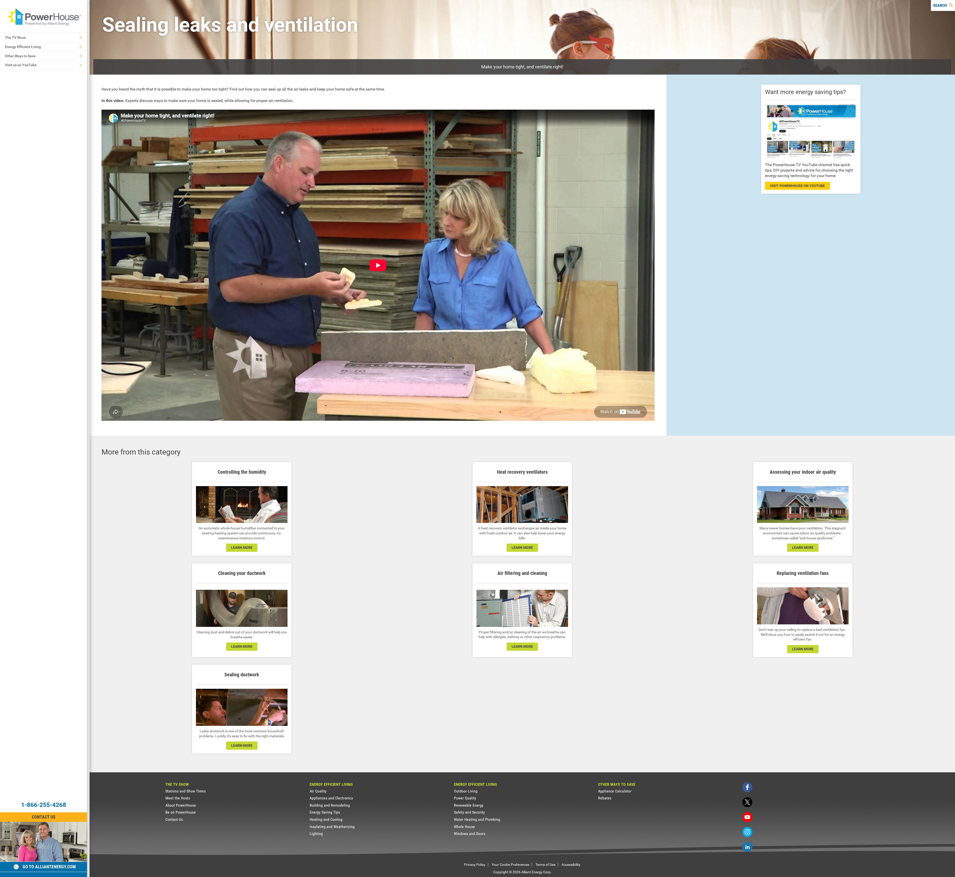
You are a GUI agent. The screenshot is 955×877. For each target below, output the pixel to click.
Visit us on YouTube (21, 65)
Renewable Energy (468, 805)
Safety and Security (469, 812)
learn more (241, 548)
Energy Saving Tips (325, 812)
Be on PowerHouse (180, 812)
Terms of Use (545, 865)
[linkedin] (747, 847)
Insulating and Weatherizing (332, 826)
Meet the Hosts (177, 798)
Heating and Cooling (326, 819)
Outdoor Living (466, 791)
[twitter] (747, 802)
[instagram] (747, 832)
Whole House (464, 826)
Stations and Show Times (185, 791)
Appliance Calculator (614, 791)
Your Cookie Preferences (510, 865)
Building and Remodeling (330, 805)
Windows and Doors (469, 833)
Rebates (604, 798)
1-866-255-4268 (43, 804)
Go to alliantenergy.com (49, 866)
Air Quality (318, 791)
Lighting (316, 833)
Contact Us (43, 817)
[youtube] (747, 817)
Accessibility (571, 865)
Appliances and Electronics (331, 798)
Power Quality (465, 798)
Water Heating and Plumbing (477, 819)
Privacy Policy (474, 865)
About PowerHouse (180, 805)
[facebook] (747, 787)
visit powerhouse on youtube (797, 186)
